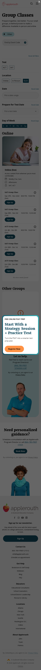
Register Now (14, 349)
